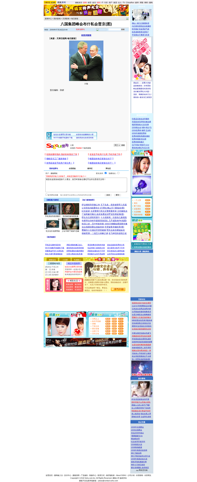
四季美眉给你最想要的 (142, 247)
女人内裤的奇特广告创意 (141, 408)
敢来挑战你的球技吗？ (73, 274)
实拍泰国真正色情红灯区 (141, 323)
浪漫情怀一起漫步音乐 (73, 269)
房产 (110, 3)
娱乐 (94, 3)
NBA (143, 127)
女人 (120, 3)
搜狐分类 (137, 251)
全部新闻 (139, 475)
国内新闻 (57, 19)
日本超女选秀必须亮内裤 (141, 309)
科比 (147, 127)
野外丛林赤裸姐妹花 (116, 230)
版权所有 (123, 478)
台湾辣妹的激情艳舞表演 (141, 312)
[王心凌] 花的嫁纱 (52, 275)
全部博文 (147, 475)
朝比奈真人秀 (146, 414)
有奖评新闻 (86, 35)
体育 (89, 3)
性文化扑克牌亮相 (53, 231)
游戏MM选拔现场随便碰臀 (142, 342)
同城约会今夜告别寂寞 (73, 272)
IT (102, 3)
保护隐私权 (110, 475)
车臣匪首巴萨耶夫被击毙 (141, 122)
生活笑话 (78, 290)
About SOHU (121, 475)
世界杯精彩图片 (138, 142)
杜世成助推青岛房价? (140, 32)
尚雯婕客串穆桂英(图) (114, 227)
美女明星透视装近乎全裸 (141, 356)
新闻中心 (48, 19)
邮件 (137, 3)
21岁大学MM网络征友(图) (142, 306)
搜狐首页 (78, 3)
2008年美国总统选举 (139, 450)
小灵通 (65, 260)
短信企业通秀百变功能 (73, 267)
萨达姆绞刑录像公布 (91, 205)
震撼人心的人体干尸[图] (141, 405)
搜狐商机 (145, 251)
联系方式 (101, 475)
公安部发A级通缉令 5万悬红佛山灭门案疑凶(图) (103, 208)
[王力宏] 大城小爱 (52, 272)
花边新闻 (69, 287)
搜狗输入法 (58, 475)
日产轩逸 (135, 145)
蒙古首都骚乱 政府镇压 (140, 468)
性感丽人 (77, 260)
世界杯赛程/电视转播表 (141, 136)
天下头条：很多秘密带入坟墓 (114, 205)
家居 (115, 3)
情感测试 (69, 290)
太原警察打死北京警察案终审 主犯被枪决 (108, 211)
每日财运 (78, 284)
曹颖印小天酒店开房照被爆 (94, 230)
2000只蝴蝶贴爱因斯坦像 (116, 224)
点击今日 (141, 6)
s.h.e (147, 145)
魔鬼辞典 (78, 287)
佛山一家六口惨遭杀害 (140, 23)
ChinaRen (130, 3)
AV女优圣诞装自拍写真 (140, 399)
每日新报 (74, 19)
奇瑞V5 (142, 145)
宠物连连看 (136, 417)
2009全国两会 (136, 430)
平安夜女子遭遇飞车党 (140, 35)
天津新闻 (65, 19)
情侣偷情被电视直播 (70, 216)
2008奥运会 (136, 127)
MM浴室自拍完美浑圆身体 (142, 320)
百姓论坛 (141, 299)
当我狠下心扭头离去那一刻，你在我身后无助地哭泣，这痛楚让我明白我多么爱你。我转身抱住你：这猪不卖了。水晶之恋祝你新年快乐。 (106, 279)
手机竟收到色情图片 (53, 216)
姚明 (143, 130)
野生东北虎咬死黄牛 (91, 217)
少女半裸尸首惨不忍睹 (70, 231)
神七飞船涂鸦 (136, 453)
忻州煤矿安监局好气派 (140, 29)
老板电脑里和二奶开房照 (141, 348)
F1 (151, 127)
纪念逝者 (86, 211)
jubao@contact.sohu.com (108, 481)
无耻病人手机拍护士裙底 (141, 353)
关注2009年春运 (137, 433)
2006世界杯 (136, 130)
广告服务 (84, 475)
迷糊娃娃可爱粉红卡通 (142, 244)
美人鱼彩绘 (136, 414)
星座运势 (69, 284)
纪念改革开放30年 (138, 442)
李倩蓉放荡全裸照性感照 (141, 339)
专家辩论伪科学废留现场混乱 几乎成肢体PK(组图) (104, 220)
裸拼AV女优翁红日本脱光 (141, 326)
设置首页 (49, 475)
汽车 (106, 3)
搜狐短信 (52, 260)
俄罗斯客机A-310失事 (140, 125)
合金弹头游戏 (146, 417)
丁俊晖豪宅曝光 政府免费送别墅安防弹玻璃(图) (103, 214)
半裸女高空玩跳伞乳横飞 (141, 333)
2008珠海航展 (136, 447)
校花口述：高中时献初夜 (93, 224)
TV (124, 3)
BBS (146, 3)
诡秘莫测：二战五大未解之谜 (95, 233)
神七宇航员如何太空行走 (140, 456)
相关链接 (51, 237)
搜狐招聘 (76, 475)
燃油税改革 (135, 439)
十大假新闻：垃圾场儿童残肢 (114, 217)
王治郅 (148, 130)
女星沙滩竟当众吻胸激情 (141, 315)
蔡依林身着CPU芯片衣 (141, 148)
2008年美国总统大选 (139, 459)
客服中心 (92, 475)
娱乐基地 (141, 378)
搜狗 (151, 3)
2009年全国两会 (137, 427)
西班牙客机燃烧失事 (139, 462)
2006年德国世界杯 (139, 133)
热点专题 (141, 422)
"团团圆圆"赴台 (137, 436)
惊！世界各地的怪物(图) (141, 359)
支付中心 (67, 475)
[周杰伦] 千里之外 (52, 267)
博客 (141, 3)
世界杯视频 (136, 139)
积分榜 (143, 139)
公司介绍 (131, 475)
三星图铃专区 (54, 263)
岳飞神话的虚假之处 (118, 233)
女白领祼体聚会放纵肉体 (93, 227)
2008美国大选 (136, 444)
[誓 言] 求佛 (50, 269)
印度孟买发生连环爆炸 (140, 119)
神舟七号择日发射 (138, 465)
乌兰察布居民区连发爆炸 (141, 26)
